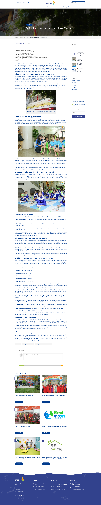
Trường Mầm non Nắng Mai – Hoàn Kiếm (44, 344)
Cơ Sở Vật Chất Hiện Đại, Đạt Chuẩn (23, 50)
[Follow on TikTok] (19, 495)
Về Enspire (24, 7)
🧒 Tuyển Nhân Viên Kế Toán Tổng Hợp (80, 70)
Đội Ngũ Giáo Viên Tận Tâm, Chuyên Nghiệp (25, 54)
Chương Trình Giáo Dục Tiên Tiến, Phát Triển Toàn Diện (27, 51)
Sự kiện (74, 87)
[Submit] (84, 3)
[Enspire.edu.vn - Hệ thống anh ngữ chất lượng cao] (50, 2)
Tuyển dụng (76, 7)
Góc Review (30, 24)
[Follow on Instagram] (17, 495)
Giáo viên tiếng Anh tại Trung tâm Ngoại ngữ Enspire (81, 54)
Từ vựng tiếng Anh (76, 85)
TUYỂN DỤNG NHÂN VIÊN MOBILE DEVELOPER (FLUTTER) (80, 65)
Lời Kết (17, 60)
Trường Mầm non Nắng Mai (28, 344)
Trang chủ (17, 37)
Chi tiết (19, 402)
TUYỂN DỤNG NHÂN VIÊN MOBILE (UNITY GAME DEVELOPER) (81, 59)
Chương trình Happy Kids (35, 7)
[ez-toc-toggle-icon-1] (47, 47)
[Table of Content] (48, 47)
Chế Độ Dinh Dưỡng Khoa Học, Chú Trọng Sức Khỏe (26, 56)
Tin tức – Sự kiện (65, 7)
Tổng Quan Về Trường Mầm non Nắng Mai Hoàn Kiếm (27, 49)
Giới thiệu (74, 82)
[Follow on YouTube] (21, 495)
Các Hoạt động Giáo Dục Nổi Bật (24, 53)
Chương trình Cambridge (51, 7)
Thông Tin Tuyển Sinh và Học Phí (23, 59)
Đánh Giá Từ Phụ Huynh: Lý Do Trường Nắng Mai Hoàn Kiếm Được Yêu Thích (31, 57)
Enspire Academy (76, 80)
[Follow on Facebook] (15, 495)
